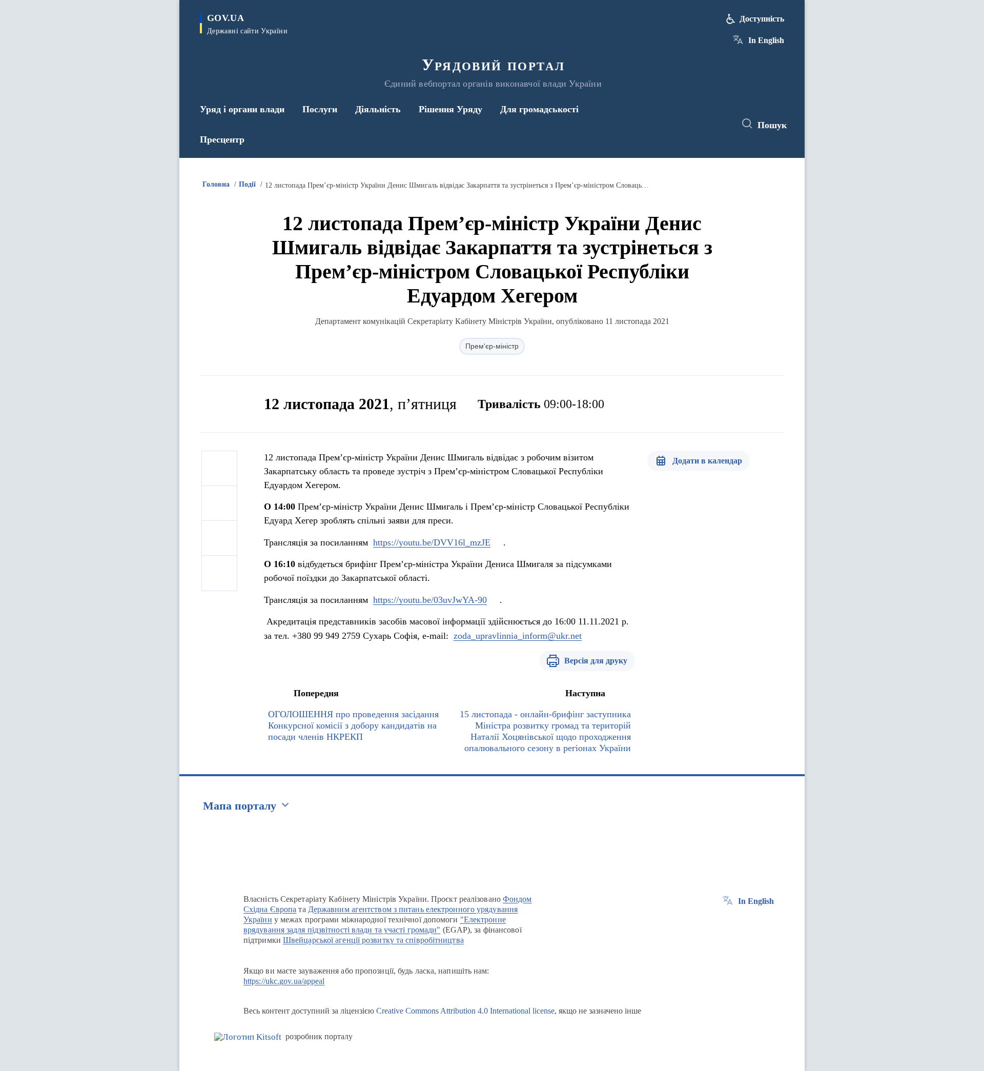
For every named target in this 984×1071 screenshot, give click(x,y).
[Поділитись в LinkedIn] (219, 573)
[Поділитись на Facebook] (219, 468)
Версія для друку (595, 660)
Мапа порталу (239, 805)
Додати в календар (707, 460)
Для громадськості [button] (539, 109)
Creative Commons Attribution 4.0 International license (465, 1010)
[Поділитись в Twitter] (219, 503)
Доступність (762, 18)
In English (766, 40)
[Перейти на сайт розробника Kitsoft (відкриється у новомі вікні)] (247, 1037)
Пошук (772, 125)
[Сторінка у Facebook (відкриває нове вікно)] (680, 124)
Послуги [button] (319, 109)
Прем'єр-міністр (492, 346)
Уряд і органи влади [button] (242, 109)
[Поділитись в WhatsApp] (219, 538)
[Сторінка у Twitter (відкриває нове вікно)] (699, 124)
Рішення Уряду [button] (450, 109)
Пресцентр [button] (222, 139)
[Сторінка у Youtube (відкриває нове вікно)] (718, 124)
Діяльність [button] (378, 109)
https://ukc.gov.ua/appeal (284, 981)
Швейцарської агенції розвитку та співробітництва (373, 940)
